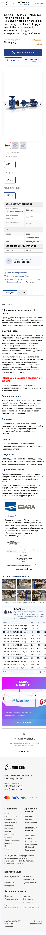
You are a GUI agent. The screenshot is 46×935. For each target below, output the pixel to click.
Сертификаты (9, 819)
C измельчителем (11, 899)
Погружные (29, 816)
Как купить (10, 293)
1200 (32, 655)
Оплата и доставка (12, 840)
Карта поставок (10, 816)
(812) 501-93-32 (24, 2)
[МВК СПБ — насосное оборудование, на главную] (8, 3)
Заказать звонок (40, 3)
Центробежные (12, 872)
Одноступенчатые (30, 883)
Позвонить (15, 60)
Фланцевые (9, 886)
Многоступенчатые (12, 877)
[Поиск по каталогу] (13, 3)
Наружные (29, 819)
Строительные (30, 841)
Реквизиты (8, 825)
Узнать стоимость (25, 52)
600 (33, 625)
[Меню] (2, 3)
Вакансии (8, 837)
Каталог (7, 813)
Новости (7, 846)
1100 (32, 638)
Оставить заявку (34, 60)
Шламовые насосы (31, 829)
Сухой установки (11, 908)
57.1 (38, 655)
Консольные (9, 883)
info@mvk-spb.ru (24, 4)
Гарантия (8, 843)
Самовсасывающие (31, 908)
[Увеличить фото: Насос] (23, 104)
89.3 (38, 625)
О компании (10, 808)
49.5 (38, 638)
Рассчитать (30, 282)
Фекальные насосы (15, 891)
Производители (10, 822)
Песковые (28, 838)
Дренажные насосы (31, 810)
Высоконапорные (32, 822)
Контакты (8, 849)
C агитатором (30, 835)
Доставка (22, 292)
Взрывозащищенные (12, 905)
